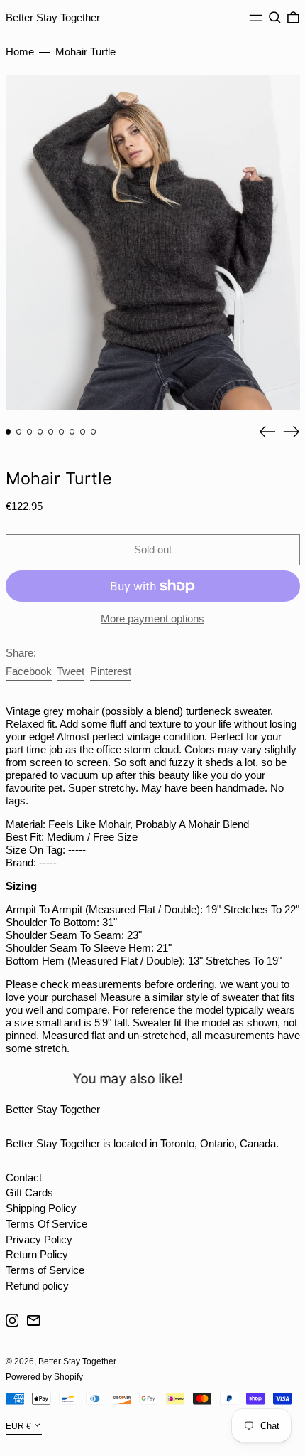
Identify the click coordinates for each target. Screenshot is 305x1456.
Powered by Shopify (44, 1377)
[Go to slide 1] (8, 432)
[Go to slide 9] (93, 432)
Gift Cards (29, 1192)
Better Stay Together (53, 17)
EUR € (18, 1426)
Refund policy (37, 1286)
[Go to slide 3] (30, 432)
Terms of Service (45, 1270)
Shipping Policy (41, 1208)
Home (20, 52)
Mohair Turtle (85, 52)
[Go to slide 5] (51, 432)
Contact (24, 1177)
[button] (275, 18)
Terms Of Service (46, 1224)
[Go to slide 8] (83, 432)
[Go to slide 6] (62, 432)
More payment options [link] (152, 618)
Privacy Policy (39, 1239)
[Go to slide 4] (40, 432)
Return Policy (37, 1254)
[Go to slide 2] (19, 432)
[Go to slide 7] (72, 432)
